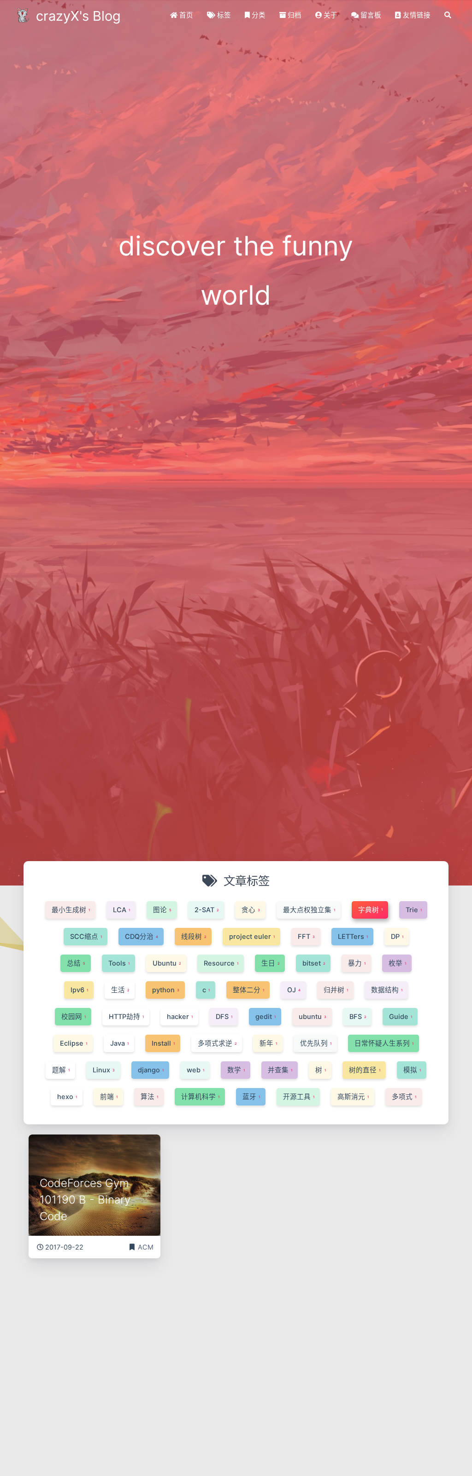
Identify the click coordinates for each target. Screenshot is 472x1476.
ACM (145, 1247)
